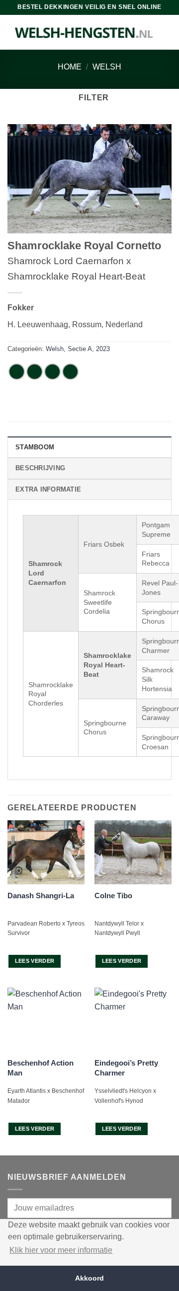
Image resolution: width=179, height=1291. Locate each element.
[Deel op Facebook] (34, 371)
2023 (103, 349)
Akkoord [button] (89, 1278)
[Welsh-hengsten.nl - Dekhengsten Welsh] (84, 32)
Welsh (106, 67)
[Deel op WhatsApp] (16, 371)
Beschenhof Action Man (40, 1067)
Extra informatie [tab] (48, 489)
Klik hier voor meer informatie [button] (60, 1250)
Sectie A (80, 349)
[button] (89, 97)
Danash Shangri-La (40, 895)
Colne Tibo (113, 895)
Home (70, 67)
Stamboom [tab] (34, 447)
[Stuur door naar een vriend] (70, 371)
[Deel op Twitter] (52, 371)
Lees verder (35, 961)
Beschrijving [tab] (40, 468)
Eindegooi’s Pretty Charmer (126, 1067)
